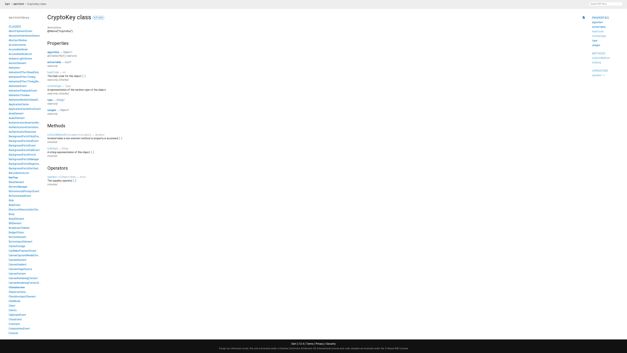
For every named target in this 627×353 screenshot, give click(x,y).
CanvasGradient (17, 264)
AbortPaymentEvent (20, 31)
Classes (15, 26)
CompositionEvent (19, 328)
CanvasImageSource (20, 269)
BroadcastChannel (19, 227)
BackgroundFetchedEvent (24, 141)
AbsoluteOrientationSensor (24, 35)
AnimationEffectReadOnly (24, 72)
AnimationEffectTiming (22, 76)
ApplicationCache (19, 104)
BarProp (13, 177)
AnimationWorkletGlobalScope (26, 99)
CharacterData (17, 292)
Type (68, 86)
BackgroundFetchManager (24, 159)
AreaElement (16, 113)
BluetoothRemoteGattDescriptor (28, 209)
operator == (53, 176)
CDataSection (17, 287)
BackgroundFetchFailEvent (24, 150)
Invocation (71, 134)
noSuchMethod (56, 134)
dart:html (18, 4)
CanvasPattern (17, 273)
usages (51, 110)
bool (67, 62)
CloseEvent (15, 319)
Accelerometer (17, 44)
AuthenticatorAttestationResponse (29, 127)
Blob (11, 200)
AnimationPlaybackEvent (23, 90)
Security (331, 343)
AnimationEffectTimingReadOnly (27, 81)
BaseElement (16, 182)
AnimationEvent (18, 86)
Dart (7, 4)
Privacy (319, 343)
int (64, 72)
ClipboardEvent (17, 314)
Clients (13, 310)
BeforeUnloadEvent (20, 195)
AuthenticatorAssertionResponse (28, 122)
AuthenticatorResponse (22, 131)
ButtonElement (17, 237)
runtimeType (54, 86)
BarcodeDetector (19, 173)
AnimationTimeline (19, 95)
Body (12, 214)
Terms (309, 343)
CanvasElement (17, 259)
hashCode (53, 72)
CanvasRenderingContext (23, 278)
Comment (14, 324)
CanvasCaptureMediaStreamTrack (28, 255)
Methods (598, 53)
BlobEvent (15, 205)
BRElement (15, 223)
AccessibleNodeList (20, 54)
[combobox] (605, 4)
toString (51, 148)
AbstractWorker (18, 40)
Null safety (98, 18)
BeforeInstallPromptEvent (24, 191)
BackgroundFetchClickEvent (25, 136)
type (50, 99)
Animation (14, 67)
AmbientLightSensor (20, 58)
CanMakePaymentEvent (22, 250)
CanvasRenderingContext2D (25, 282)
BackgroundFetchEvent (22, 145)
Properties (600, 17)
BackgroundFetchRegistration (26, 163)
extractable (54, 62)
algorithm (53, 52)
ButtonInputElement (20, 241)
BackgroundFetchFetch (22, 154)
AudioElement (17, 118)
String (59, 99)
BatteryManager (18, 186)
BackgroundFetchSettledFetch (27, 168)
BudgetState (16, 232)
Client (12, 305)
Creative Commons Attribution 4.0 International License (309, 348)
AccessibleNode (18, 49)
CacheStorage (17, 246)
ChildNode (14, 301)
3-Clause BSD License (396, 348)
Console (13, 333)
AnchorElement (17, 63)
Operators (600, 70)
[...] (84, 76)
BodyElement (16, 218)
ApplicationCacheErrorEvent (25, 108)
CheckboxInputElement (22, 296)
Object (67, 52)
